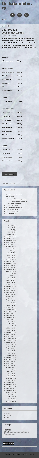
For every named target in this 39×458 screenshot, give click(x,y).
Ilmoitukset (9, 413)
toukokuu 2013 (10, 392)
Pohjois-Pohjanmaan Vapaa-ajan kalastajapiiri (16, 431)
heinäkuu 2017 (10, 332)
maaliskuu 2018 (10, 324)
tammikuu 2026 (10, 236)
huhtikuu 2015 (9, 365)
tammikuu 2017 (10, 340)
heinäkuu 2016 (10, 349)
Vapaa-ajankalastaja (9, 434)
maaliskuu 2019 (10, 309)
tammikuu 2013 (10, 401)
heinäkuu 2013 (10, 390)
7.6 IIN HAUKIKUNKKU (12, 209)
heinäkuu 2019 (10, 303)
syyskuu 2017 (9, 330)
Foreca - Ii (6, 436)
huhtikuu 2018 (9, 322)
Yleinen (6, 26)
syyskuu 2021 (9, 290)
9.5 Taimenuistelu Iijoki (12, 211)
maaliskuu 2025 (10, 246)
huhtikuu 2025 (9, 244)
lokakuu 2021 (9, 288)
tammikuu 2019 (10, 311)
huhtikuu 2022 (9, 284)
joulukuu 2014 (9, 372)
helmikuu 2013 (10, 399)
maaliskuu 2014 (10, 382)
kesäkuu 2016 (9, 351)
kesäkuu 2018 (9, 319)
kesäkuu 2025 (9, 242)
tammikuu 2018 (10, 326)
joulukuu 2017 (9, 328)
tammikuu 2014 (10, 386)
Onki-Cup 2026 (10, 197)
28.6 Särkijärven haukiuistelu (14, 207)
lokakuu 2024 (9, 251)
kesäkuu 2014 (9, 376)
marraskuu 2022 (10, 274)
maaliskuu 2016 (10, 355)
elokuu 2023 (9, 261)
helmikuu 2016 (10, 357)
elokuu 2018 (9, 315)
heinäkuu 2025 (10, 240)
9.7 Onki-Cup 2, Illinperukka (13, 203)
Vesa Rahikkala (7, 35)
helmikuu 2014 (10, 384)
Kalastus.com (7, 429)
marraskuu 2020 (10, 294)
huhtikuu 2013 (9, 395)
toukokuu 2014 (10, 378)
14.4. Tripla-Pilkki (9, 174)
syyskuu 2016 (9, 347)
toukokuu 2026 (10, 230)
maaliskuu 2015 (10, 367)
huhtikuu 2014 (9, 380)
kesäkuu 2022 (9, 282)
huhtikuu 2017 (9, 336)
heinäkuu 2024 (10, 253)
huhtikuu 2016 (9, 353)
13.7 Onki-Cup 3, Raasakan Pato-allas (16, 201)
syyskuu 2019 (9, 301)
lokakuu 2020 (9, 296)
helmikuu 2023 (10, 269)
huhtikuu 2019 (9, 307)
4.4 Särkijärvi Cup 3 (11, 213)
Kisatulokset (9, 415)
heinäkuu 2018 (10, 317)
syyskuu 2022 (9, 278)
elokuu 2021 (9, 292)
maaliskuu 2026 (10, 234)
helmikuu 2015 (10, 370)
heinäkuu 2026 (10, 226)
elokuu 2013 (9, 388)
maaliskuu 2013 (10, 397)
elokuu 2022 (9, 280)
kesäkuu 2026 (9, 228)
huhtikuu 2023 (9, 267)
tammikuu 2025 (10, 248)
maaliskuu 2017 (10, 338)
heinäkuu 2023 (10, 263)
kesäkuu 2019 (9, 305)
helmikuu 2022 (10, 286)
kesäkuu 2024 (9, 255)
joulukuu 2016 (9, 342)
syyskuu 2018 (9, 313)
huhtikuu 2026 (9, 232)
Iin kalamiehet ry (17, 5)
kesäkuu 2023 (9, 265)
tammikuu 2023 (10, 271)
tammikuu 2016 (10, 359)
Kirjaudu (4, 19)
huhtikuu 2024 (9, 257)
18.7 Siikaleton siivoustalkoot (14, 195)
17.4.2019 (14, 35)
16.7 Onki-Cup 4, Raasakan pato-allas (16, 199)
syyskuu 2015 (9, 361)
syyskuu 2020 (9, 299)
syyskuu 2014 (9, 374)
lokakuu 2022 (9, 276)
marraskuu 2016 (10, 344)
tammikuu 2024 (10, 259)
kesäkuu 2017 (9, 334)
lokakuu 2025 (9, 238)
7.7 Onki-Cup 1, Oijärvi (12, 205)
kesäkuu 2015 (9, 363)
